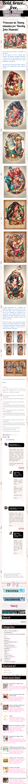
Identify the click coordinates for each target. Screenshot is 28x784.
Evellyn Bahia (12, 508)
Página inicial (14, 583)
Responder (21, 468)
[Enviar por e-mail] (3, 437)
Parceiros (17, 12)
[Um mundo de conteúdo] (13, 613)
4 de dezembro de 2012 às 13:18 (18, 475)
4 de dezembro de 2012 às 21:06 (18, 535)
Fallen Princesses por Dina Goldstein (17, 778)
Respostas (12, 468)
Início (6, 12)
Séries (5, 653)
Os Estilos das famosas (9, 646)
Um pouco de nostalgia (9, 661)
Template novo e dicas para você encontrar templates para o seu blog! (17, 747)
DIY (5, 637)
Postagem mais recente (6, 583)
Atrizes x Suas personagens (10, 630)
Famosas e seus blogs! (14, 767)
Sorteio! (11, 716)
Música (6, 643)
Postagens (8, 670)
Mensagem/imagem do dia (10, 642)
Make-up (6, 640)
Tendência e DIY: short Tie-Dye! (16, 757)
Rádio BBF (6, 648)
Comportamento (7, 632)
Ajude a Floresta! (12, 15)
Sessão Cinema (7, 655)
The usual (14, 435)
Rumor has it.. (7, 650)
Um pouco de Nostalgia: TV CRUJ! (17, 725)
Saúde (5, 651)
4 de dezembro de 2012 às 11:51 (15, 445)
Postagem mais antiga (22, 583)
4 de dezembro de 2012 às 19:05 (16, 508)
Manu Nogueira (13, 444)
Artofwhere (22, 326)
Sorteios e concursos (9, 656)
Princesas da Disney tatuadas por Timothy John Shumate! (14, 26)
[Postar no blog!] (5, 437)
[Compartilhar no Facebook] (8, 437)
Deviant (15, 54)
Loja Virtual (6, 638)
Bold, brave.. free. (15, 32)
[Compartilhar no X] (7, 437)
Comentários (8, 672)
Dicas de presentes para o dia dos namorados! (14, 634)
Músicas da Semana (9, 645)
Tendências (6, 658)
